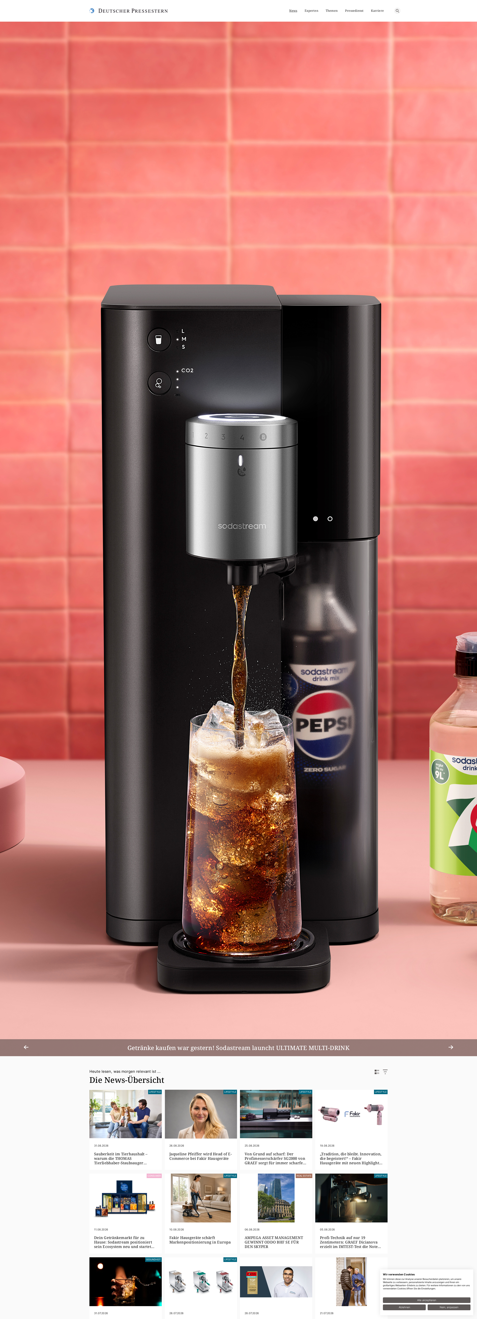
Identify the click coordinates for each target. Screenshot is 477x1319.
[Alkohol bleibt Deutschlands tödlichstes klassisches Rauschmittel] (125, 1281)
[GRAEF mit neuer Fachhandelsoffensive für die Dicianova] (201, 1281)
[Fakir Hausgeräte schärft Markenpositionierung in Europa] (201, 1198)
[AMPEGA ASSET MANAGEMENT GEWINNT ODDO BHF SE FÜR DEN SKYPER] (276, 1198)
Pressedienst (354, 11)
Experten (311, 11)
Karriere (377, 11)
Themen (332, 11)
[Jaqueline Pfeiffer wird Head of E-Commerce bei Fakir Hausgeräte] (201, 1114)
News (293, 11)
